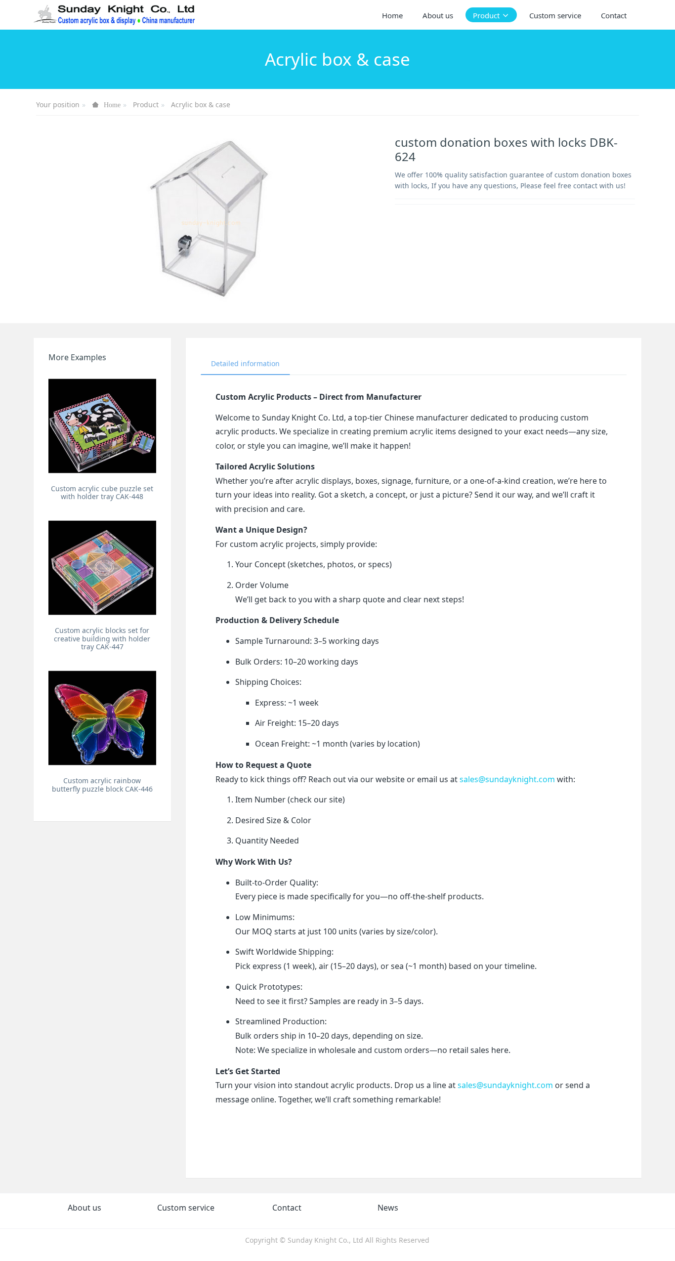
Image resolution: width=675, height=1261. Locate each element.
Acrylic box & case (200, 104)
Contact (286, 1207)
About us (84, 1207)
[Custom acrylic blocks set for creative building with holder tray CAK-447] (102, 567)
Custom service (185, 1207)
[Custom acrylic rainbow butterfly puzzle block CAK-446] (102, 717)
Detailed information (245, 363)
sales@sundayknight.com (507, 779)
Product (146, 104)
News (388, 1207)
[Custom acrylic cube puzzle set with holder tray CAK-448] (102, 425)
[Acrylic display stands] (115, 15)
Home (392, 15)
